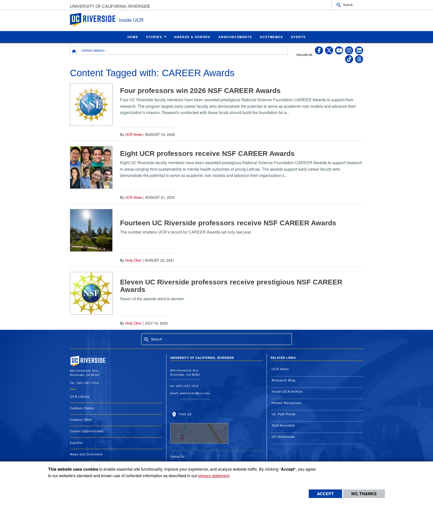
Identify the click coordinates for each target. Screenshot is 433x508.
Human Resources (286, 403)
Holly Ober (133, 260)
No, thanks (364, 493)
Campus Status (82, 408)
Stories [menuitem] (154, 37)
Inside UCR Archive (287, 391)
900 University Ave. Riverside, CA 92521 (185, 372)
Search (348, 5)
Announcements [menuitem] (235, 37)
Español (76, 443)
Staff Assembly (283, 425)
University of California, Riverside (110, 6)
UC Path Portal (284, 414)
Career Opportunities (86, 431)
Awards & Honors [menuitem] (192, 37)
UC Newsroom (283, 437)
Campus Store (81, 420)
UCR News (133, 134)
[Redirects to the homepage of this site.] (74, 51)
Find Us (184, 414)
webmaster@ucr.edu (195, 393)
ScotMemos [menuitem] (271, 37)
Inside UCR (131, 19)
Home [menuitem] (133, 37)
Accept (325, 493)
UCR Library (80, 396)
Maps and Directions (86, 454)
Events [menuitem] (298, 37)
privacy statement (213, 475)
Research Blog (283, 380)
